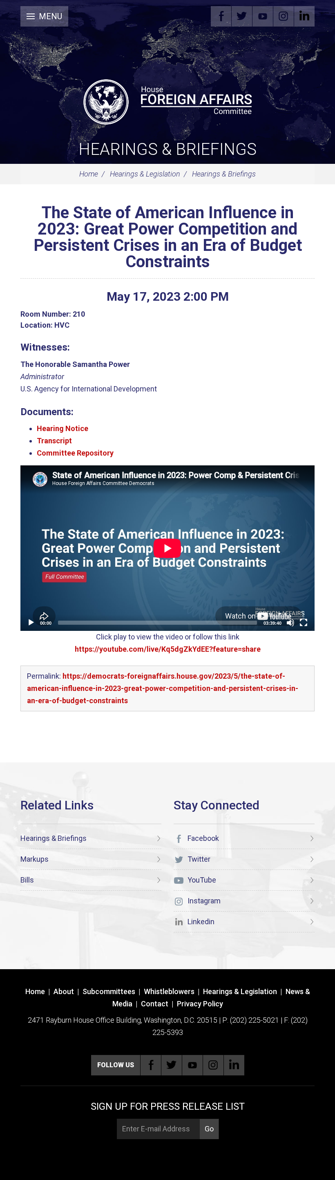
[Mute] (290, 623)
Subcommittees (109, 991)
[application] (167, 548)
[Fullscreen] (303, 623)
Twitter (242, 16)
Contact (154, 1003)
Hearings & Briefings (167, 149)
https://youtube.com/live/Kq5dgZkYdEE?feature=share (168, 649)
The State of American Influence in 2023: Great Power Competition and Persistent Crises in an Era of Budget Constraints (168, 237)
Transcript (54, 440)
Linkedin (304, 16)
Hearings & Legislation (145, 174)
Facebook (221, 16)
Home (88, 174)
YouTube (262, 16)
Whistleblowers (169, 991)
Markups (34, 859)
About (64, 991)
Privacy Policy (200, 1003)
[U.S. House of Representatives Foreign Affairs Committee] (167, 100)
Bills (27, 880)
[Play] (31, 623)
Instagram (283, 16)
